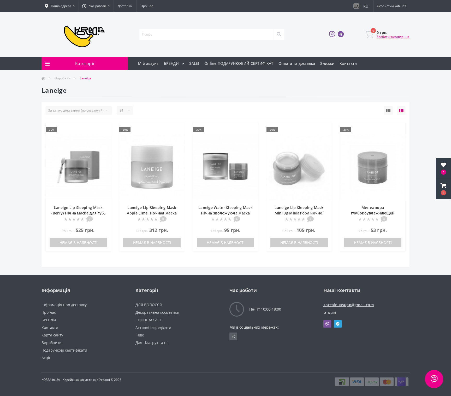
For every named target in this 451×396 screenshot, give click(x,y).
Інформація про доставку (64, 304)
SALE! (194, 63)
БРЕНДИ (172, 63)
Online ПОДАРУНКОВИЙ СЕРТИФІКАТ (238, 63)
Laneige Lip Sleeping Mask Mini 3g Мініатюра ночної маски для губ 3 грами (299, 213)
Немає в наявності (78, 242)
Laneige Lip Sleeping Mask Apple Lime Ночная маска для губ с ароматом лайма (151, 213)
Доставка (125, 6)
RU (365, 6)
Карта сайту (52, 335)
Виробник (62, 78)
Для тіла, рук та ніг (152, 342)
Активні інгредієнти (153, 327)
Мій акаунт (148, 63)
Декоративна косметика (157, 312)
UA (356, 6)
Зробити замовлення (393, 36)
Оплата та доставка (296, 63)
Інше (139, 335)
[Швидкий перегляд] (104, 137)
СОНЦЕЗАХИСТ (148, 319)
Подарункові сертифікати (64, 350)
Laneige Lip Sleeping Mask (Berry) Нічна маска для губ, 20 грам (78, 213)
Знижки (327, 63)
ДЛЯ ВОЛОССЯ (148, 304)
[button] (60, 6)
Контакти (348, 63)
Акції (45, 357)
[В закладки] (104, 129)
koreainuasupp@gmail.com (348, 304)
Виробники (51, 342)
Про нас (147, 6)
